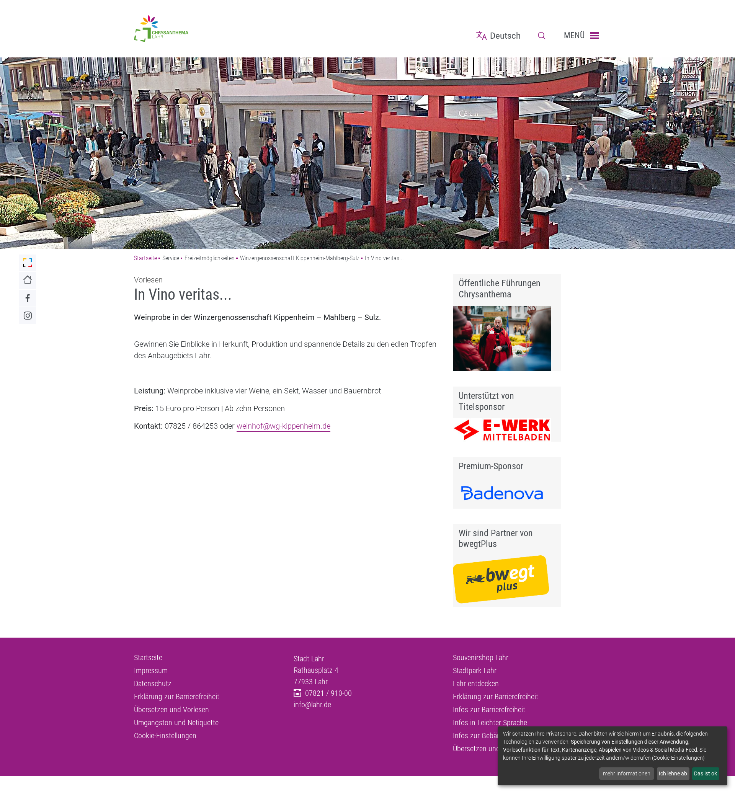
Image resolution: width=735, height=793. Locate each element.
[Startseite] (208, 28)
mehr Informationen (626, 773)
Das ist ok (705, 773)
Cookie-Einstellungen (165, 735)
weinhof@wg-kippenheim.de (283, 426)
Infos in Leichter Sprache (490, 722)
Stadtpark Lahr (475, 670)
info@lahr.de (312, 704)
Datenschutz (153, 683)
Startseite (145, 258)
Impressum (151, 670)
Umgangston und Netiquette (176, 722)
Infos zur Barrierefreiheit (489, 709)
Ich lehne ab (673, 773)
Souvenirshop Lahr (480, 657)
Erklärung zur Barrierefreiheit (176, 696)
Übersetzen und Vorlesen (171, 709)
